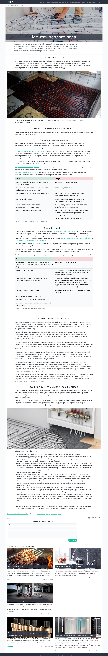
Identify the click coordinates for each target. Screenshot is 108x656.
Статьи (48, 2)
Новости (94, 2)
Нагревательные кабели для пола (27, 167)
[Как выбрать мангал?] (48, 579)
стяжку (60, 514)
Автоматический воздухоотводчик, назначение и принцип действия (26, 634)
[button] (54, 94)
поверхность (41, 514)
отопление (54, 514)
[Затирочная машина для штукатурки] (48, 614)
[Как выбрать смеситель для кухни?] (96, 578)
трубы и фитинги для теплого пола (63, 231)
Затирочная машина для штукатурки (21, 601)
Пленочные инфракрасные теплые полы (30, 151)
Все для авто (54, 2)
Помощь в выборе (74, 2)
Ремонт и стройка (86, 2)
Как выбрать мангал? (15, 567)
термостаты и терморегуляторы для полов (30, 240)
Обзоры (61, 2)
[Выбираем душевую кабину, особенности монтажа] (96, 650)
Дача (66, 2)
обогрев (48, 514)
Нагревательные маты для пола (26, 172)
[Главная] (10, 2)
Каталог (42, 2)
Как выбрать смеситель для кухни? (68, 567)
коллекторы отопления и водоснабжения (76, 238)
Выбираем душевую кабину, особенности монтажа (74, 635)
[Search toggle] (99, 2)
